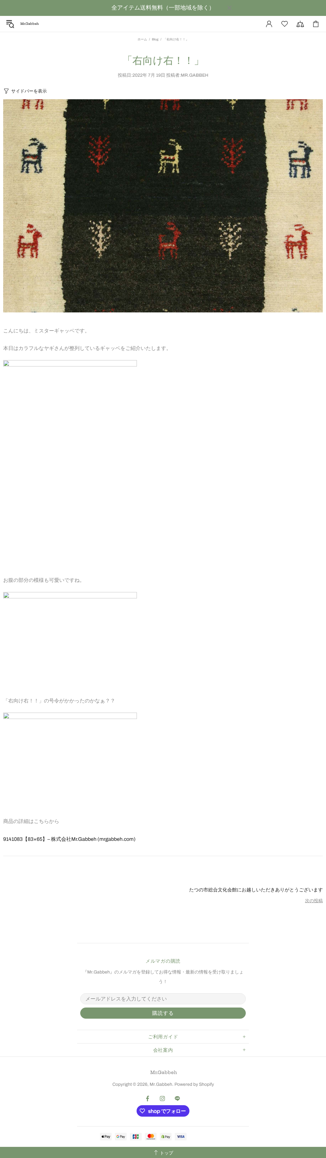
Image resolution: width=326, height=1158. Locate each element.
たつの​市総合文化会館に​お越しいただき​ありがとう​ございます (256, 890)
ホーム (142, 39)
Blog (155, 39)
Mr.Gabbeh (163, 1072)
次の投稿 (314, 900)
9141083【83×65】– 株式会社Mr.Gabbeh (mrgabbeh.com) (69, 839)
